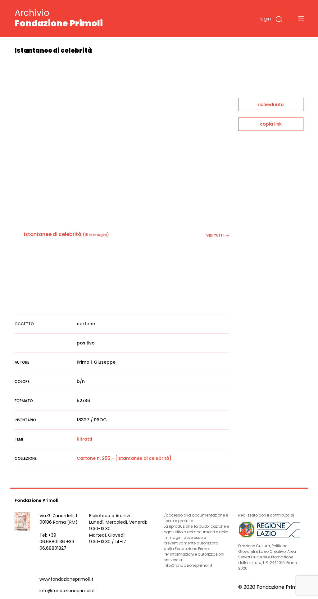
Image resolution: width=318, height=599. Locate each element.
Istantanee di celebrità (52, 234)
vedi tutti (215, 235)
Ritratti (84, 439)
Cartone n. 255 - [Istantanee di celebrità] (124, 458)
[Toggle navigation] (301, 18)
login (265, 18)
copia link (271, 124)
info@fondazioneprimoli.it (67, 591)
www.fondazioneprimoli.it (66, 579)
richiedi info (271, 104)
